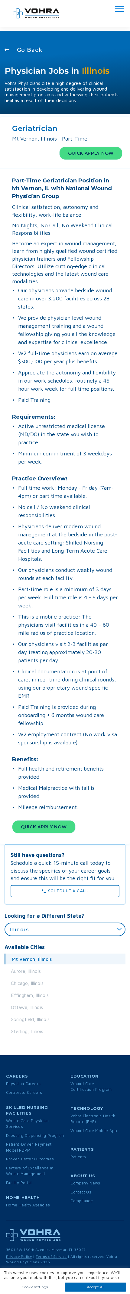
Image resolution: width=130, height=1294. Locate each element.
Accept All (95, 1287)
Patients (78, 1156)
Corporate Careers (24, 1092)
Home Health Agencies (28, 1204)
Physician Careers (23, 1083)
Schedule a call (67, 891)
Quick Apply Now (91, 153)
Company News (85, 1183)
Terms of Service (51, 1256)
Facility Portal (19, 1182)
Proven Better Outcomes (30, 1158)
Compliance (81, 1200)
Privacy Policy (19, 1256)
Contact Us (80, 1192)
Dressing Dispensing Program (35, 1135)
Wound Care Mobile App (93, 1130)
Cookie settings (34, 1287)
